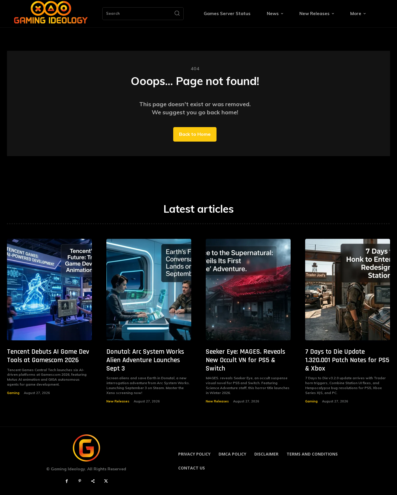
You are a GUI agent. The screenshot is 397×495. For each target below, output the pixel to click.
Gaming (13, 393)
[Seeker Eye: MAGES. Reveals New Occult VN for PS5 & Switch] (248, 289)
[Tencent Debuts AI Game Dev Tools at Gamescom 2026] (49, 289)
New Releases (117, 401)
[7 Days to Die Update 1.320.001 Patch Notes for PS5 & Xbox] (347, 289)
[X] (106, 481)
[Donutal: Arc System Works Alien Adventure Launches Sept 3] (148, 289)
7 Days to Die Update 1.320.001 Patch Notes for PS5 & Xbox (347, 360)
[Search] (177, 13)
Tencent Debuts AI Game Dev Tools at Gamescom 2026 (48, 355)
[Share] (93, 481)
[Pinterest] (80, 481)
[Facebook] (67, 481)
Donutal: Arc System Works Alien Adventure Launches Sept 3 (145, 360)
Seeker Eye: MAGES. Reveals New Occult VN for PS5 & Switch (245, 360)
